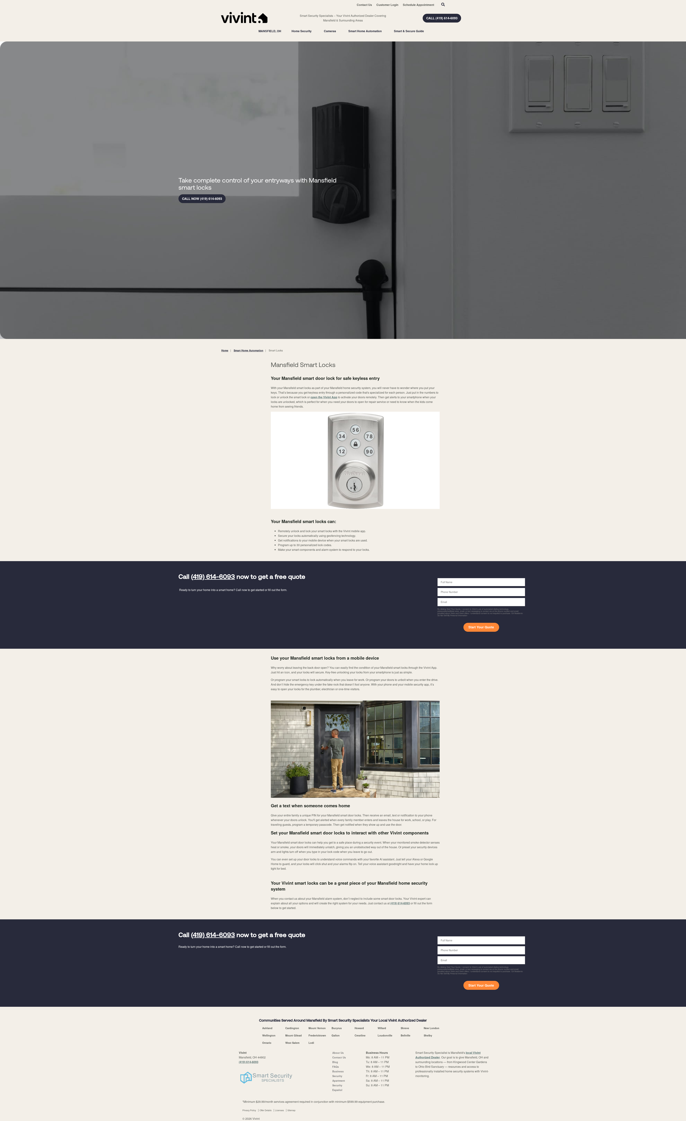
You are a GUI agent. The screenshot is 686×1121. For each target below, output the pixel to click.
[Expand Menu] (313, 31)
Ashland (267, 1028)
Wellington (268, 1035)
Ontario (266, 1042)
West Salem (292, 1042)
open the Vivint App (323, 397)
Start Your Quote (481, 627)
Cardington (292, 1028)
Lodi (311, 1042)
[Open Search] (443, 4)
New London (431, 1028)
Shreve (405, 1028)
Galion (336, 1035)
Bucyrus (337, 1028)
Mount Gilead (293, 1035)
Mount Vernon (317, 1028)
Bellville (405, 1035)
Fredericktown (317, 1035)
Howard (359, 1028)
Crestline (360, 1035)
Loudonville (385, 1035)
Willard (382, 1028)
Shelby (428, 1035)
